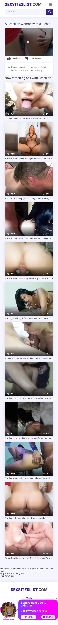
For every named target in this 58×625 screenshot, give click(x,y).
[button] (29, 42)
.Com (23, 4)
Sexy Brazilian (6, 573)
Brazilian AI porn (28, 568)
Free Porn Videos (8, 576)
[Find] (49, 12)
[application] (29, 42)
